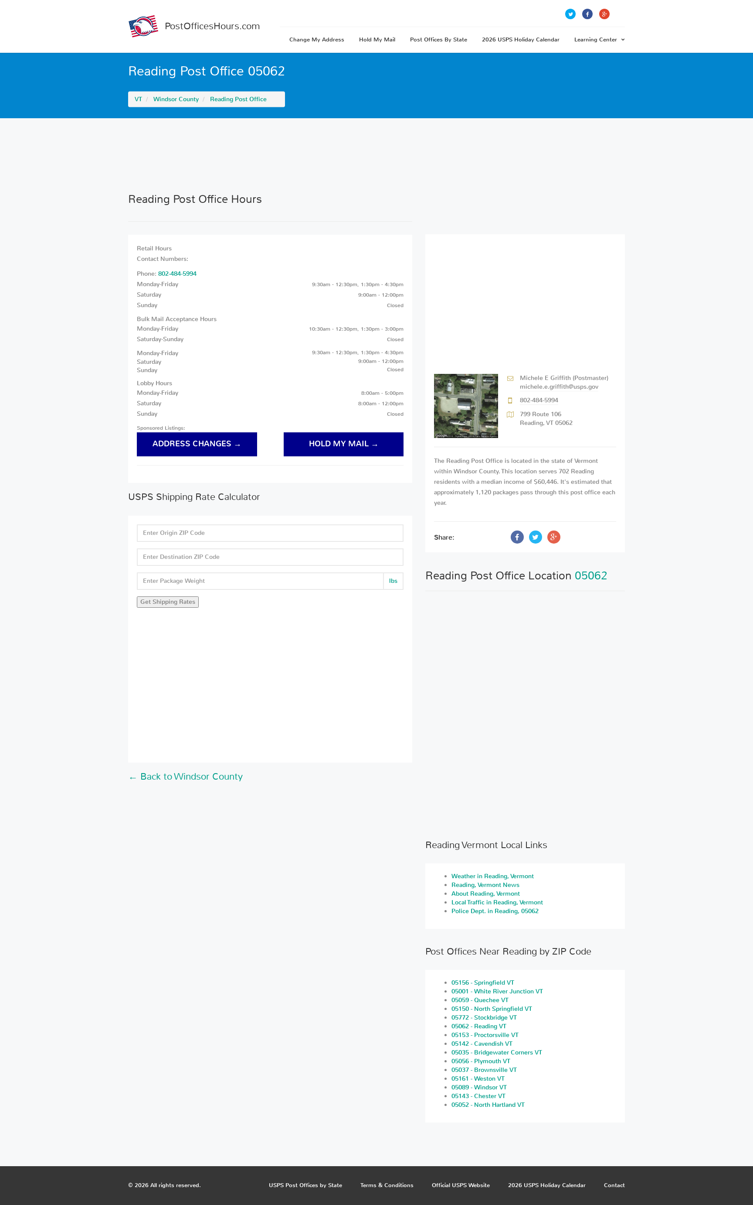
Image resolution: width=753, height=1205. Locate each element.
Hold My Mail (377, 39)
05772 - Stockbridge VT (484, 1017)
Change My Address (316, 39)
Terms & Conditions (387, 1185)
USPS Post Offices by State (305, 1185)
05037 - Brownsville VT (484, 1070)
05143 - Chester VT (478, 1096)
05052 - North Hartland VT (488, 1105)
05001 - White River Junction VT (497, 991)
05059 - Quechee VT (480, 1000)
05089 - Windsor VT (479, 1087)
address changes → (197, 444)
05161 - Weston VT (478, 1079)
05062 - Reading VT (478, 1026)
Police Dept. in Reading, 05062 (495, 911)
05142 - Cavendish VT (481, 1044)
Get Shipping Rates (167, 602)
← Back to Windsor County (185, 776)
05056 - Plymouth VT (480, 1061)
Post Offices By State (438, 39)
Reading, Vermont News (485, 885)
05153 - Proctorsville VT (485, 1035)
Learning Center (595, 39)
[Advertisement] (376, 155)
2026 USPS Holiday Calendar (521, 39)
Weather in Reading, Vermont (492, 876)
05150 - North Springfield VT (491, 1009)
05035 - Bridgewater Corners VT (496, 1052)
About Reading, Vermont (485, 894)
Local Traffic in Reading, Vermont (497, 902)
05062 (591, 575)
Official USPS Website (461, 1185)
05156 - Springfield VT (482, 983)
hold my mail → (344, 444)
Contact (614, 1185)
